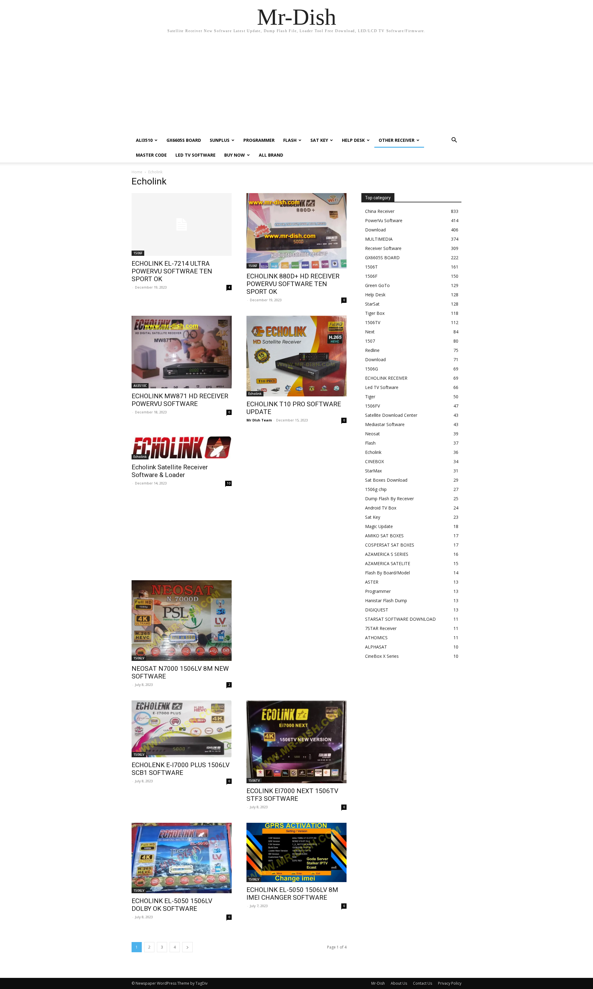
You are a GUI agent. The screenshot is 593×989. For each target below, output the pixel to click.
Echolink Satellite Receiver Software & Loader (170, 471)
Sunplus (219, 140)
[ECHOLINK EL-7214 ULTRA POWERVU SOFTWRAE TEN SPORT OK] (182, 224)
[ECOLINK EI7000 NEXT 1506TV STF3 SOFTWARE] (296, 741)
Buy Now (234, 155)
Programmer (259, 140)
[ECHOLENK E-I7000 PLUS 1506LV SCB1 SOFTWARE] (182, 729)
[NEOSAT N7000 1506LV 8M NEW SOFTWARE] (182, 620)
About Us (399, 983)
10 (228, 483)
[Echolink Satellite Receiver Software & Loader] (182, 447)
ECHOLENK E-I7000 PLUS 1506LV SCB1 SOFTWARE (180, 768)
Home (137, 172)
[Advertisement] (296, 86)
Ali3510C (140, 385)
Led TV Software (195, 155)
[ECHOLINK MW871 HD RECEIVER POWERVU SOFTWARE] (182, 352)
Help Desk (353, 140)
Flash (289, 140)
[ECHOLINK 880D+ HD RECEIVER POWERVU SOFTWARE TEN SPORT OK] (296, 230)
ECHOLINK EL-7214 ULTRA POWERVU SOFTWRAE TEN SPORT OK (172, 271)
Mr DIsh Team (259, 420)
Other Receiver (396, 140)
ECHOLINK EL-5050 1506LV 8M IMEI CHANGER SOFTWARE (292, 893)
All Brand (271, 155)
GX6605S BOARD (183, 140)
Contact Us (422, 983)
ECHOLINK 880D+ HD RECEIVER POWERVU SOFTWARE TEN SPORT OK (292, 284)
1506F (137, 253)
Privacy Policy (449, 983)
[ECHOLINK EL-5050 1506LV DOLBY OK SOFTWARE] (182, 858)
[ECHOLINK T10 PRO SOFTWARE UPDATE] (296, 356)
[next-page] (187, 947)
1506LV (138, 658)
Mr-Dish (378, 983)
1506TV (254, 780)
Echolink (255, 393)
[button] (454, 141)
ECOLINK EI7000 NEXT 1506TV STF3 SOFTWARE (292, 794)
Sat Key (319, 140)
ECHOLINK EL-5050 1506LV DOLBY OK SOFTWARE (172, 904)
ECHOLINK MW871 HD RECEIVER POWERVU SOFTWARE (180, 400)
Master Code (151, 155)
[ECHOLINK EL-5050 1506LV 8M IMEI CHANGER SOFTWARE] (296, 852)
